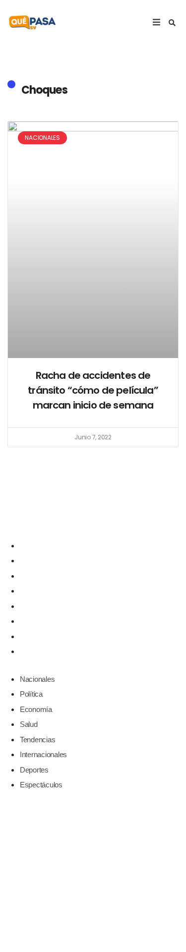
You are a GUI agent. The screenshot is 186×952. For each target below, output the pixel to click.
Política (31, 560)
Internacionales (43, 621)
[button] (172, 22)
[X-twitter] (93, 513)
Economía (36, 576)
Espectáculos (41, 651)
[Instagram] (114, 513)
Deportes (34, 636)
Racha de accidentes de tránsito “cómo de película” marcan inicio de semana (93, 390)
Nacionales (37, 545)
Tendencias (37, 606)
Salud (29, 591)
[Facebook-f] (72, 513)
